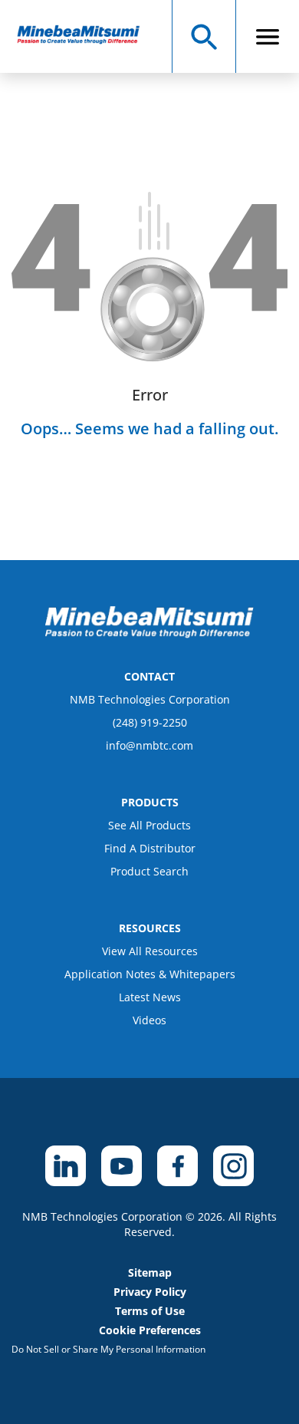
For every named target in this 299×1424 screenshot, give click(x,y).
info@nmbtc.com (149, 745)
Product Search (149, 871)
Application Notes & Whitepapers (149, 974)
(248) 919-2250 (150, 722)
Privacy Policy (149, 1291)
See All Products (149, 825)
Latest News (150, 997)
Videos (149, 1020)
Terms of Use (150, 1311)
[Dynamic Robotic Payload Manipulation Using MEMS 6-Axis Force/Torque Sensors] (85, 36)
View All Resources (150, 951)
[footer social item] (65, 1165)
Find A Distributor (150, 848)
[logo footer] (149, 633)
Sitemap (150, 1272)
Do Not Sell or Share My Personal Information (108, 1349)
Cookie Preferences (150, 1330)
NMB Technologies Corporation (150, 699)
